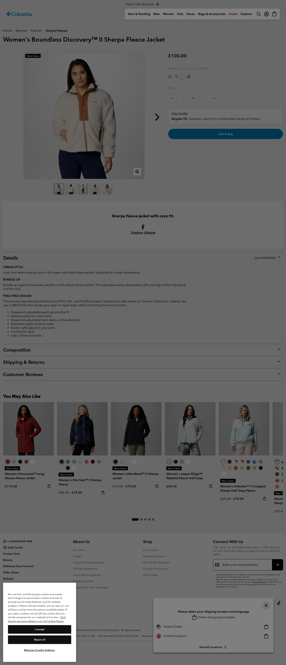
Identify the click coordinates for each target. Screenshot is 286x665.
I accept (39, 629)
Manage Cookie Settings (39, 650)
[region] (39, 622)
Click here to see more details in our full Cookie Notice (37, 619)
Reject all (39, 639)
